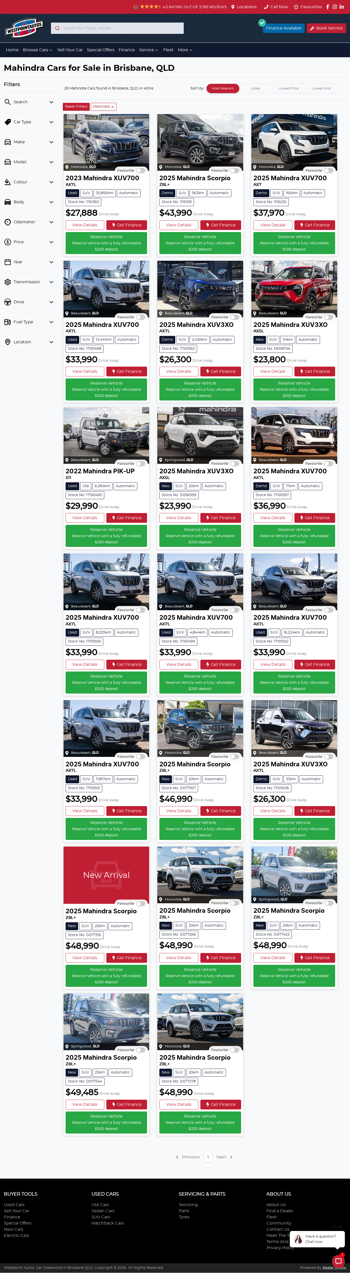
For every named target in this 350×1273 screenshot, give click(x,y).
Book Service (329, 28)
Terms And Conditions (289, 1242)
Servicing (188, 1205)
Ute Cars (100, 1205)
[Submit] (57, 28)
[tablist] (272, 88)
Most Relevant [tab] (223, 88)
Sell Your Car (70, 50)
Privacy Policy (280, 1248)
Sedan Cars (103, 1211)
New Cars (13, 1229)
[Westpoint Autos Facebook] (328, 6)
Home (12, 50)
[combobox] (117, 28)
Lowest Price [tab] (288, 88)
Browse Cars (35, 50)
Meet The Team (282, 1236)
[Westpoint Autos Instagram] (335, 6)
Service (146, 50)
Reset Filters (76, 106)
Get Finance (129, 225)
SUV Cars (100, 1217)
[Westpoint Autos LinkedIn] (342, 6)
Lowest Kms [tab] (321, 88)
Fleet (168, 50)
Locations (247, 7)
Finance (127, 50)
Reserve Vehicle (106, 243)
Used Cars (14, 1205)
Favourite (125, 171)
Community (279, 1223)
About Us (276, 1205)
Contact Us (278, 1229)
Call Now (279, 7)
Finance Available (284, 28)
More (183, 50)
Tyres (184, 1217)
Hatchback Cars (107, 1223)
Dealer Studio (334, 1268)
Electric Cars (16, 1236)
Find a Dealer (279, 1211)
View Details (84, 225)
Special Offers (101, 50)
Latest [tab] (255, 88)
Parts (184, 1211)
